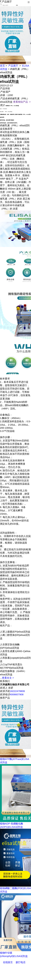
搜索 (17, 5)
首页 (2, 65)
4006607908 (17, 694)
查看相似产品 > (22, 101)
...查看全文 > (7, 677)
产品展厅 (13, 65)
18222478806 (17, 691)
